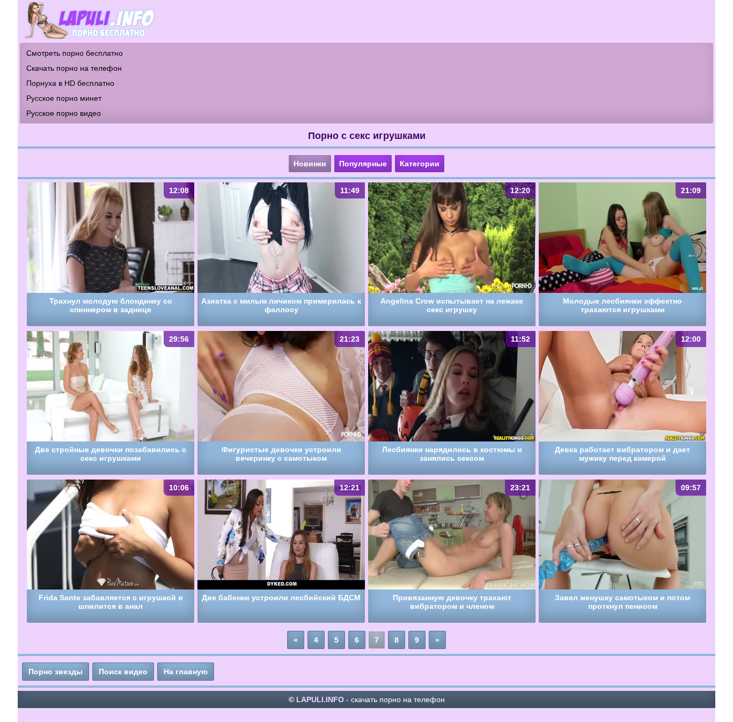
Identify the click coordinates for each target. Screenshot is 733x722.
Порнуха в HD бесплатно (70, 83)
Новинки (310, 163)
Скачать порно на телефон (74, 68)
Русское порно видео (63, 113)
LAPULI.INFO (320, 699)
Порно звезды (55, 671)
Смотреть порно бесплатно (74, 53)
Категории (419, 163)
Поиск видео (123, 671)
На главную (186, 671)
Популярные (363, 163)
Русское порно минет (63, 98)
